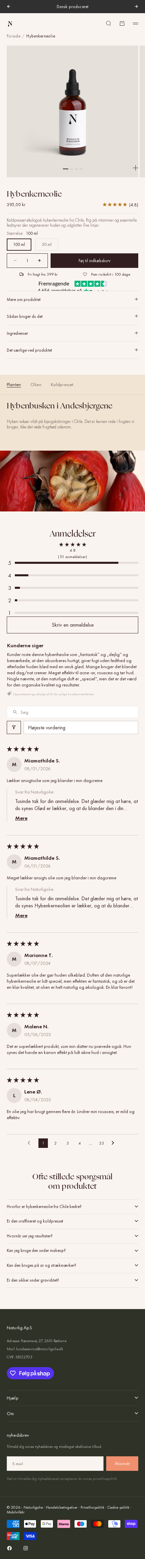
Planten (14, 384)
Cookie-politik (118, 1507)
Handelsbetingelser (62, 1507)
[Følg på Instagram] (25, 1548)
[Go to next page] (114, 1143)
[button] (72, 563)
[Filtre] (14, 727)
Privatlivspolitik (92, 1507)
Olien (35, 384)
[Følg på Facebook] (9, 1548)
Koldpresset (62, 384)
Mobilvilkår (16, 1512)
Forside (13, 36)
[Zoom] (135, 168)
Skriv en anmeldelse (73, 624)
